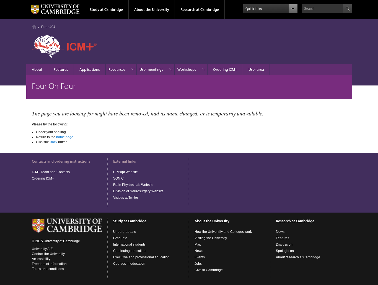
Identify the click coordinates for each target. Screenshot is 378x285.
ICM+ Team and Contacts (51, 172)
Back (53, 142)
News (199, 251)
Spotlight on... (286, 251)
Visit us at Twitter (125, 198)
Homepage (34, 26)
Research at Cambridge (199, 9)
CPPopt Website (125, 172)
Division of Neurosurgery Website (138, 191)
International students (129, 244)
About (37, 69)
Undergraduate (124, 232)
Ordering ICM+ (225, 69)
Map (198, 244)
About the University (151, 9)
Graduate (120, 238)
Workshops (186, 69)
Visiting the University (211, 238)
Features (61, 69)
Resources (116, 69)
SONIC (118, 178)
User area (256, 69)
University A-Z (42, 249)
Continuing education (129, 251)
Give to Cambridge (209, 270)
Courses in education (129, 264)
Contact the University (48, 254)
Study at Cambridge (106, 9)
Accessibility (41, 259)
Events (200, 257)
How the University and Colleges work (223, 232)
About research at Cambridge (298, 257)
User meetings (151, 69)
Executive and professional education (141, 257)
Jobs (198, 264)
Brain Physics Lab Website (133, 185)
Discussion (284, 244)
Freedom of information (49, 264)
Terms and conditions (48, 269)
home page (64, 137)
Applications (89, 69)
